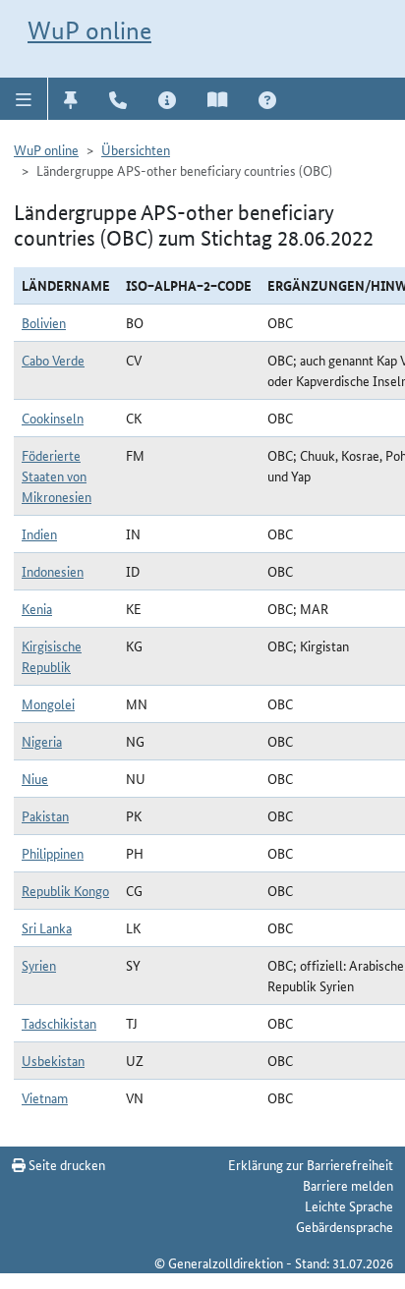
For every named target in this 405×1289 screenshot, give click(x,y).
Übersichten (135, 149)
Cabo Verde (53, 359)
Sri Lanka (47, 927)
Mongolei (48, 703)
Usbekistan (53, 1060)
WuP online (89, 30)
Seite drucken (65, 1164)
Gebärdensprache (344, 1226)
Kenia (37, 608)
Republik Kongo (65, 890)
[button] (24, 98)
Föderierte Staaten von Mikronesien (56, 475)
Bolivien (44, 322)
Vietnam (45, 1097)
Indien (39, 533)
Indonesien (53, 571)
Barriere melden (348, 1185)
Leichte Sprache (349, 1205)
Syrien (39, 965)
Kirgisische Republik (52, 656)
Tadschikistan (59, 1023)
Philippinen (53, 853)
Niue (35, 778)
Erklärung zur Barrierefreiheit (310, 1164)
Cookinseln (53, 417)
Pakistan (45, 815)
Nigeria (42, 741)
